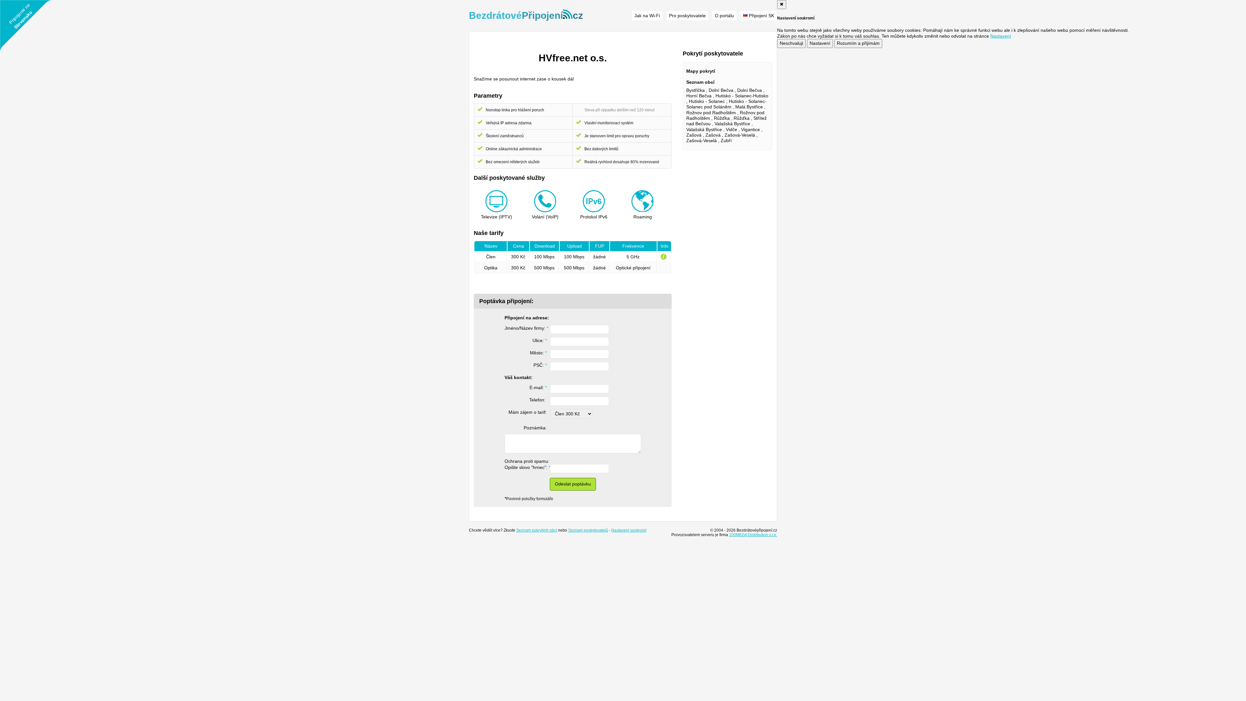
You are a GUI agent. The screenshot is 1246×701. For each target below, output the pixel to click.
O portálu (724, 15)
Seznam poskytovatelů (588, 530)
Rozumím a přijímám (858, 43)
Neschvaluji (791, 43)
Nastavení (820, 43)
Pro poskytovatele (687, 15)
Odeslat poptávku (573, 483)
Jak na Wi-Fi (647, 15)
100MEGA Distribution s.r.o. (753, 535)
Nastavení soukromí (628, 530)
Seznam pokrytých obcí (536, 530)
